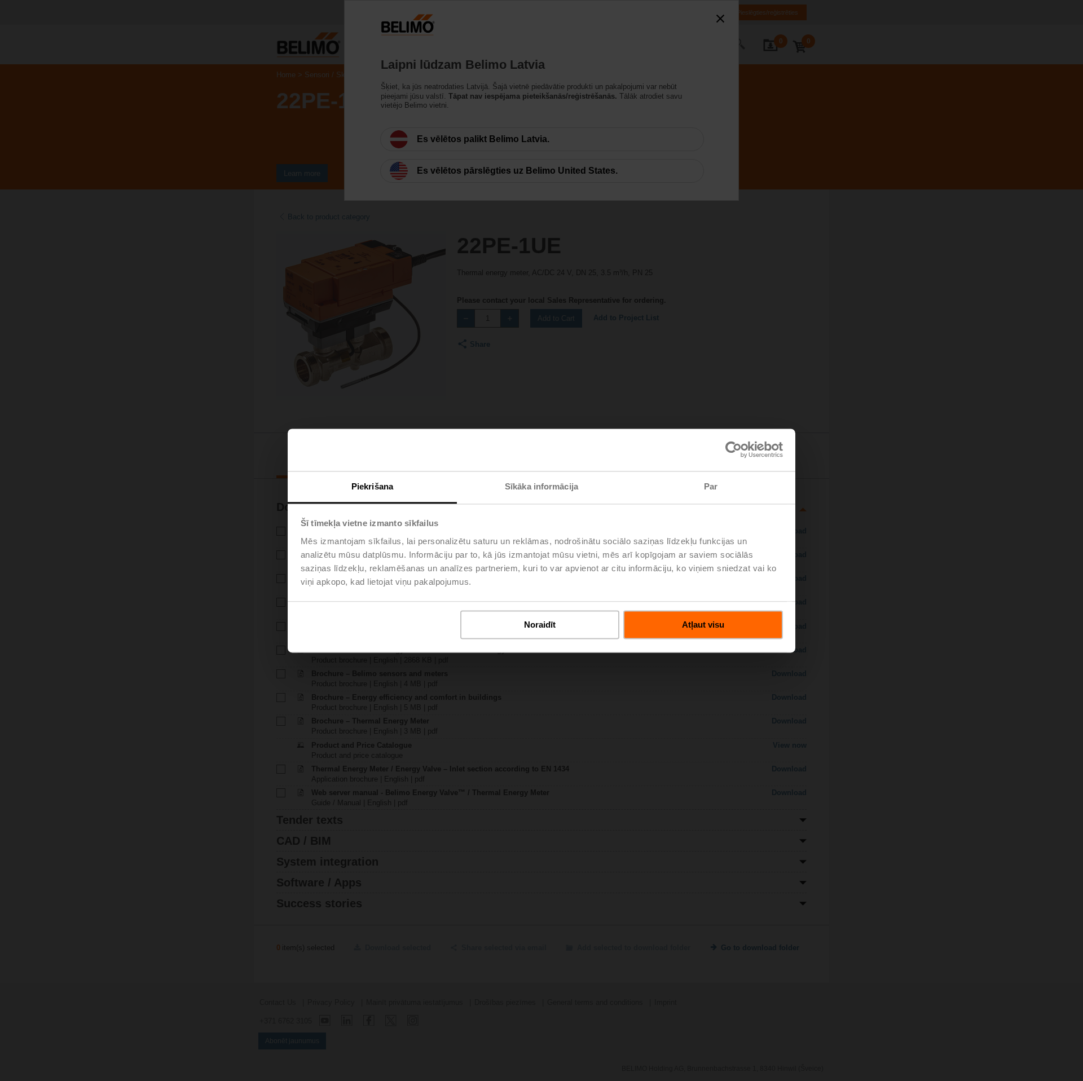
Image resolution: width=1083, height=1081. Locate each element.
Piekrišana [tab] (372, 486)
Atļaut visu (703, 624)
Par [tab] (710, 486)
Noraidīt (540, 624)
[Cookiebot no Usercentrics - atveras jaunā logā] (733, 449)
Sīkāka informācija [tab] (541, 486)
